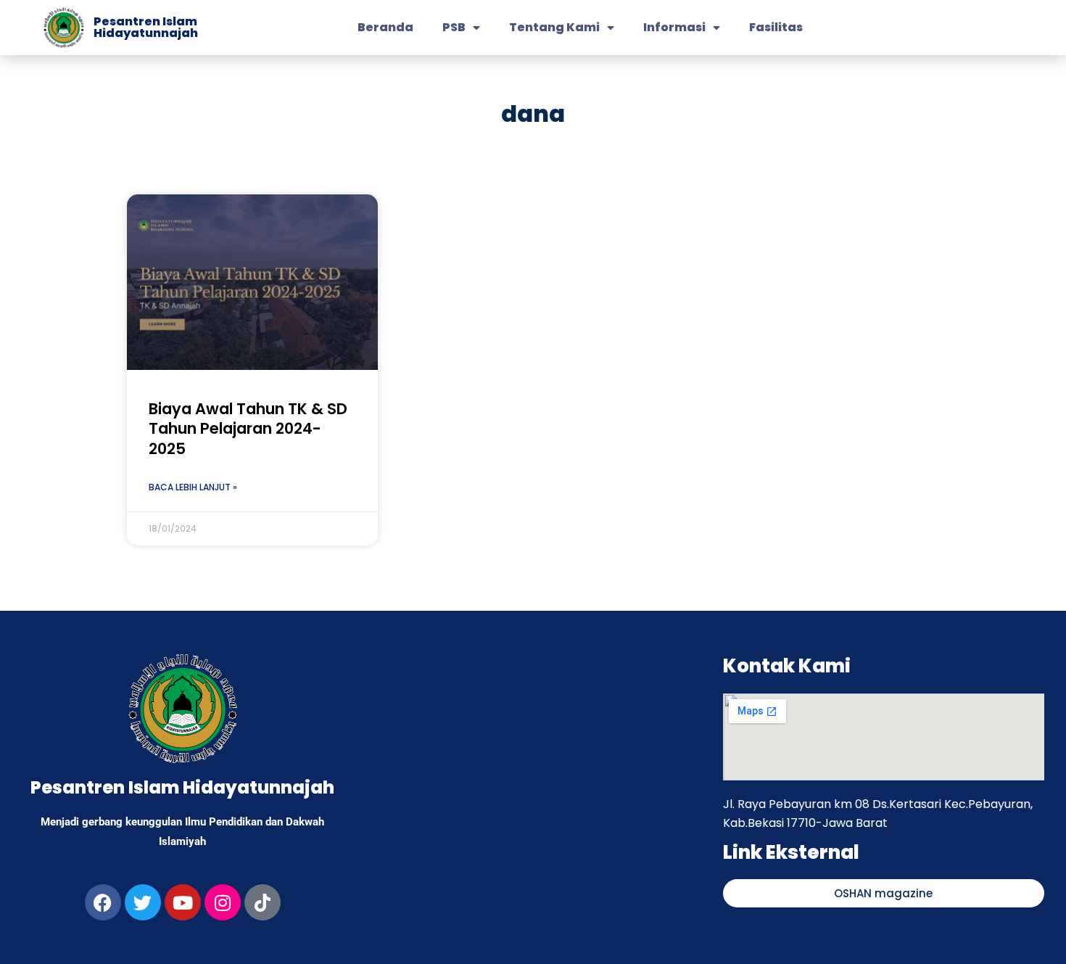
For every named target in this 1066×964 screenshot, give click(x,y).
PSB (454, 27)
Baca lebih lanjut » (193, 487)
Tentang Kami (554, 27)
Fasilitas (776, 27)
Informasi (674, 27)
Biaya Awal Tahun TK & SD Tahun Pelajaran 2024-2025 (248, 428)
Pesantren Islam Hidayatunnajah (146, 27)
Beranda (385, 27)
